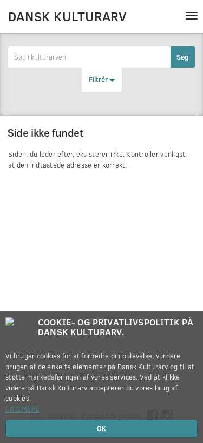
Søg (182, 57)
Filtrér (99, 79)
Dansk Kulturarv (67, 15)
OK (101, 428)
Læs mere (22, 409)
